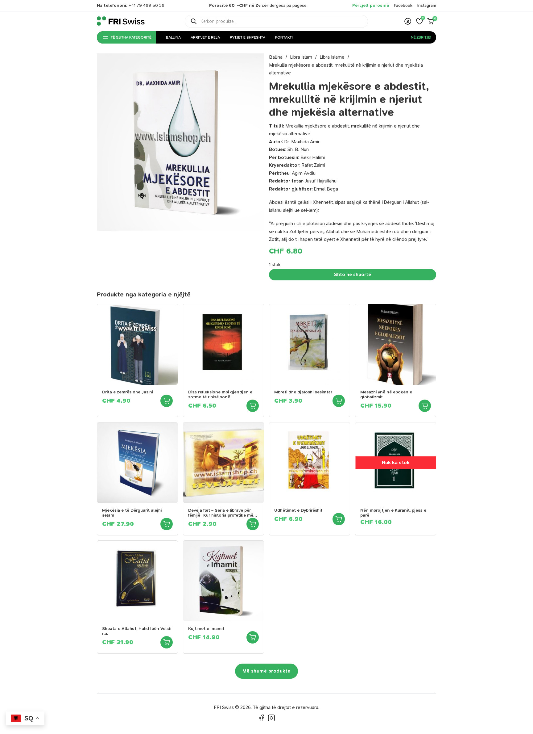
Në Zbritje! (421, 37)
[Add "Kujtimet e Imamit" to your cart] (252, 637)
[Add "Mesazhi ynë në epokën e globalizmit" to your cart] (424, 405)
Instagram (426, 5)
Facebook (403, 5)
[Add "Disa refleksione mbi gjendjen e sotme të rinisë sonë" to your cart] (252, 405)
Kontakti (284, 37)
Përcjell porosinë (370, 5)
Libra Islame (332, 57)
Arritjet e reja (205, 37)
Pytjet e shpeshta (247, 37)
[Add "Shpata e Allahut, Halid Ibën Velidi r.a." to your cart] (166, 642)
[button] (419, 21)
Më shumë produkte (266, 671)
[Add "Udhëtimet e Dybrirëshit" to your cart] (338, 519)
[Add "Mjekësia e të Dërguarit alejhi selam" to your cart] (166, 524)
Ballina (173, 37)
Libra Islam (301, 57)
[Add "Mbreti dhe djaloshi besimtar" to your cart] (338, 401)
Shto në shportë (352, 274)
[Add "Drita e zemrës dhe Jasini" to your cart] (166, 401)
